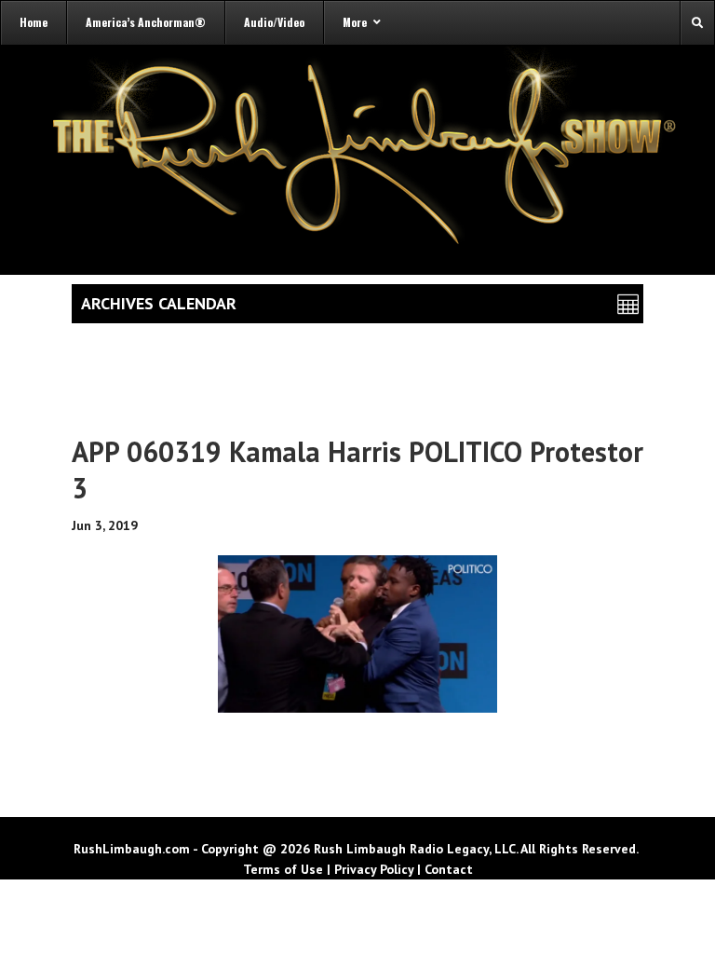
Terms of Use (283, 869)
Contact (449, 869)
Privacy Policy (373, 869)
